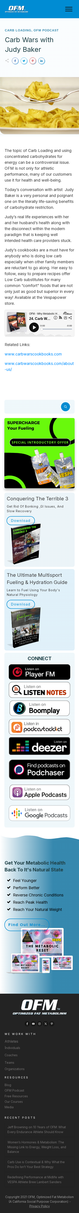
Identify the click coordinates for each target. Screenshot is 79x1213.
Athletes (11, 1041)
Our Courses (14, 1101)
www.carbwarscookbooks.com (33, 354)
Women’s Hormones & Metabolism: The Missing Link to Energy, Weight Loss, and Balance (36, 1147)
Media (9, 1107)
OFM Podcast (46, 30)
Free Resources (16, 1096)
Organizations (15, 1069)
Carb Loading (18, 30)
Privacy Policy (39, 1206)
